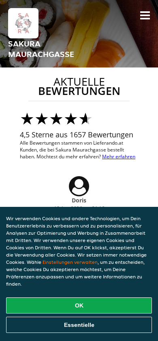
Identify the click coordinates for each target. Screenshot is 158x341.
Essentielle (79, 325)
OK (79, 305)
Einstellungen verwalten (70, 262)
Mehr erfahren (118, 156)
